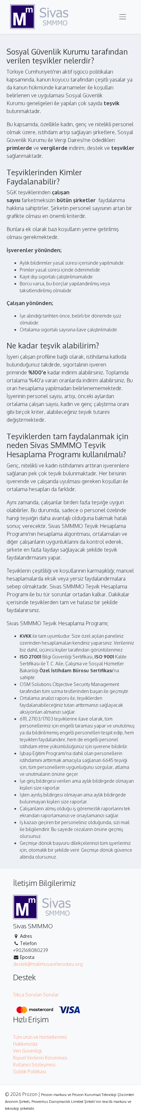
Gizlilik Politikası (29, 1071)
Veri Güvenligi (27, 1051)
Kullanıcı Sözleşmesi (34, 1064)
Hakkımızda (25, 1044)
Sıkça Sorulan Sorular (36, 994)
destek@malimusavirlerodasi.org (48, 964)
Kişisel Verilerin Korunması (40, 1057)
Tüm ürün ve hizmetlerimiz (40, 1037)
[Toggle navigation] (122, 16)
